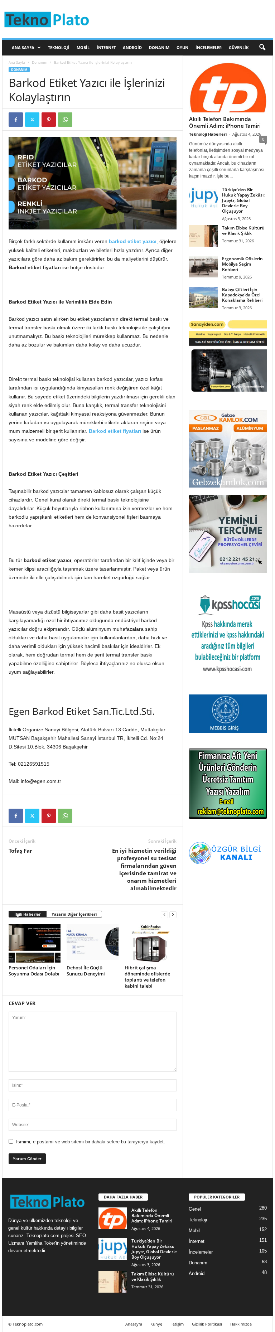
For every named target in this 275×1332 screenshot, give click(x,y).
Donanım (159, 47)
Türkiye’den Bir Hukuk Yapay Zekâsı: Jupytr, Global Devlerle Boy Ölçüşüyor (243, 200)
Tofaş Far (20, 850)
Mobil (83, 47)
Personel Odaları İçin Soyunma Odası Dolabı (34, 970)
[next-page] (173, 914)
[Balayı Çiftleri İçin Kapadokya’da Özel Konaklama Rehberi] (203, 297)
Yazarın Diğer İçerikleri (74, 914)
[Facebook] (16, 119)
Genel (195, 1209)
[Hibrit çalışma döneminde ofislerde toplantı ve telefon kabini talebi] (151, 943)
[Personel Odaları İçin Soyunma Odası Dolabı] (35, 943)
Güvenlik (239, 47)
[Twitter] (32, 119)
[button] (262, 47)
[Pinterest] (49, 119)
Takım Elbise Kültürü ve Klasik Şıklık (243, 230)
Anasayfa (133, 1324)
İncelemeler (209, 47)
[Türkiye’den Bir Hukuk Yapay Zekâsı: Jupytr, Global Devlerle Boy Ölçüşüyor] (203, 197)
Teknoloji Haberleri (208, 134)
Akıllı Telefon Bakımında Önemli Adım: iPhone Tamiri (225, 122)
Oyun (182, 47)
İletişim (177, 1324)
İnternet (106, 47)
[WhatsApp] (65, 119)
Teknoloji (58, 47)
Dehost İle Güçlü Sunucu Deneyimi (86, 970)
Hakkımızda (241, 1324)
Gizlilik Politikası (207, 1324)
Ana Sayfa (23, 47)
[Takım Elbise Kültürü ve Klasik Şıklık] (203, 236)
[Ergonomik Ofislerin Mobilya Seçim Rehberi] (203, 266)
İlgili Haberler (27, 914)
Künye (156, 1324)
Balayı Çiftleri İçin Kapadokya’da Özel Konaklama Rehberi (242, 294)
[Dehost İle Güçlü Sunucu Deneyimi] (93, 943)
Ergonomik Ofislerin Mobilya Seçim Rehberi (242, 264)
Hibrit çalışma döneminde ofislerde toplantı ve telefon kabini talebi (147, 976)
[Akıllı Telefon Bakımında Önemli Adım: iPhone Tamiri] (228, 87)
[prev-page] (164, 914)
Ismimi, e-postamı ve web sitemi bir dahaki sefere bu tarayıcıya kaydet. (90, 1141)
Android (132, 47)
